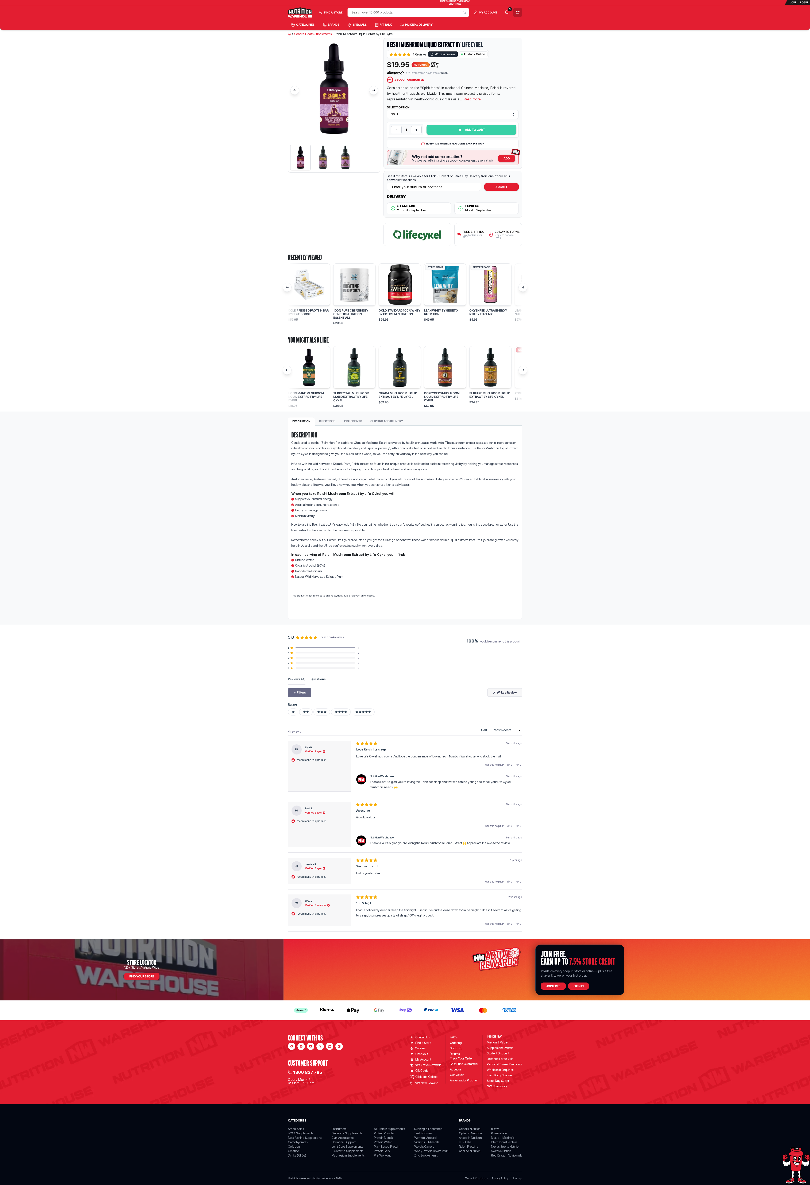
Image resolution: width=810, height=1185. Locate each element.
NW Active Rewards (428, 1065)
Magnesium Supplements (348, 1155)
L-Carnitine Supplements (347, 1151)
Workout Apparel (425, 1137)
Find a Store (423, 1043)
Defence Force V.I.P (500, 1059)
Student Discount (498, 1053)
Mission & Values (498, 1042)
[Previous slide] (294, 90)
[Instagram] (301, 1046)
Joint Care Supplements (347, 1146)
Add (507, 158)
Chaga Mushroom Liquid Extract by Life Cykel (398, 394)
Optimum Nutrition (470, 1133)
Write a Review (509, 693)
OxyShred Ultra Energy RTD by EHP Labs (488, 312)
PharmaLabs (499, 1133)
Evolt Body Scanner (500, 1075)
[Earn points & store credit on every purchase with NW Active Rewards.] (435, 64)
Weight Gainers (424, 1146)
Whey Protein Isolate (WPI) (432, 1151)
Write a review (445, 54)
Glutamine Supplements (347, 1133)
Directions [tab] (327, 421)
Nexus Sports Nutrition (505, 1146)
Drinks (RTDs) (297, 1155)
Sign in (579, 986)
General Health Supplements (313, 33)
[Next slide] (373, 90)
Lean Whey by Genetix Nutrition (441, 312)
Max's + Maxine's (502, 1137)
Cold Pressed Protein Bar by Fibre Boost (308, 312)
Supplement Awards (500, 1048)
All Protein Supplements (389, 1129)
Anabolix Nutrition (470, 1137)
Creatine (293, 1151)
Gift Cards (421, 1070)
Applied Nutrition (470, 1151)
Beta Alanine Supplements (305, 1137)
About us (456, 1069)
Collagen (294, 1146)
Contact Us (422, 1037)
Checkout (421, 1054)
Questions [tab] (318, 679)
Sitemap (517, 1178)
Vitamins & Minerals (426, 1142)
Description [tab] (301, 421)
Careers (420, 1048)
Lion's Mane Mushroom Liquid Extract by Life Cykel (306, 396)
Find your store (141, 976)
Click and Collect (426, 1076)
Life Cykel (472, 44)
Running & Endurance (428, 1129)
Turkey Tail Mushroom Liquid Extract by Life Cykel (351, 396)
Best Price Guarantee (464, 1064)
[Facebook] (291, 1046)
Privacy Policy (500, 1178)
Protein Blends (383, 1137)
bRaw (494, 1129)
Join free (553, 986)
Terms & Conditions (476, 1178)
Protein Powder (384, 1133)
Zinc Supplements (426, 1155)
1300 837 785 (307, 1072)
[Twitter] (320, 1046)
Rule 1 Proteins (468, 1146)
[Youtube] (310, 1046)
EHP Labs (465, 1142)
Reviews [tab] (296, 679)
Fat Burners (339, 1129)
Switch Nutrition (501, 1151)
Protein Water (383, 1142)
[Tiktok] (339, 1046)
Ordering (456, 1043)
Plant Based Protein (387, 1146)
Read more (472, 99)
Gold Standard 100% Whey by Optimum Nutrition (399, 312)
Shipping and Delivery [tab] (386, 421)
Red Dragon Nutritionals (506, 1155)
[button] (407, 54)
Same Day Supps (498, 1080)
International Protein (504, 1142)
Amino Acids (296, 1129)
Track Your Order (461, 1058)
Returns (455, 1053)
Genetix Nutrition (470, 1129)
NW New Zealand (426, 1083)
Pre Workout (382, 1155)
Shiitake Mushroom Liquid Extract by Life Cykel (489, 394)
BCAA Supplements (300, 1133)
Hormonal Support (344, 1142)
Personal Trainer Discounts (504, 1064)
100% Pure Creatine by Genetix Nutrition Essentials (350, 314)
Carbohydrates (298, 1142)
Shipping (456, 1048)
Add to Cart (475, 129)
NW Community (497, 1086)
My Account (423, 1059)
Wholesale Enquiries (500, 1070)
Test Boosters (423, 1133)
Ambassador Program (464, 1080)
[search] (464, 12)
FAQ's (454, 1037)
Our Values (457, 1075)
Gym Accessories (343, 1137)
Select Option (398, 107)
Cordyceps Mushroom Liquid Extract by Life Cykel (442, 396)
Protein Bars (382, 1151)
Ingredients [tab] (353, 421)
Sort (484, 730)
